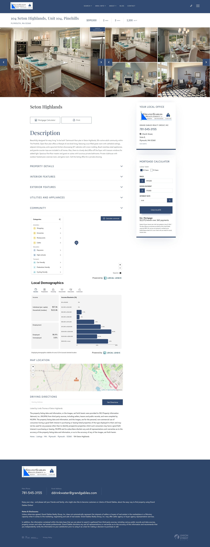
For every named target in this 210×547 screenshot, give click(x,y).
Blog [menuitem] (122, 6)
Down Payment (146, 186)
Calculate (156, 210)
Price (142, 176)
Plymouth (52, 436)
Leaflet (103, 390)
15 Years (155, 170)
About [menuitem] (112, 6)
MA (45, 436)
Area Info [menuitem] (99, 6)
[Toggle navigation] (198, 6)
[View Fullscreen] (33, 374)
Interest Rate (145, 196)
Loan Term (144, 167)
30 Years (146, 170)
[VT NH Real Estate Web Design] (181, 537)
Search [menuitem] (87, 6)
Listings (39, 436)
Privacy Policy (47, 537)
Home (32, 436)
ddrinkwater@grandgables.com (74, 492)
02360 (69, 436)
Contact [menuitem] (131, 6)
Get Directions (112, 402)
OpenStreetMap (111, 390)
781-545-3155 (148, 129)
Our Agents (143, 144)
